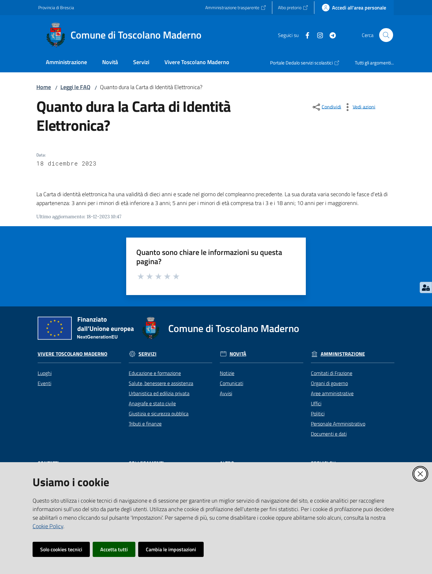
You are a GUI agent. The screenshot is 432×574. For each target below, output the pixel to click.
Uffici (316, 403)
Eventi (44, 383)
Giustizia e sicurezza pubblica (158, 413)
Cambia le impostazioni (171, 549)
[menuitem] (66, 62)
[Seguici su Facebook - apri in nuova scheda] (305, 35)
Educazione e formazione (155, 373)
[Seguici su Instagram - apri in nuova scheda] (317, 35)
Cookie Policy (48, 526)
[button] (386, 35)
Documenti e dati (329, 434)
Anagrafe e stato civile (152, 403)
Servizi (148, 354)
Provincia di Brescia (56, 7)
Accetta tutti (114, 549)
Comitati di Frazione (331, 373)
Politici (317, 413)
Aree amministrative (332, 393)
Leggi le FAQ (75, 87)
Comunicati (231, 383)
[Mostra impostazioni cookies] (426, 287)
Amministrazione (343, 354)
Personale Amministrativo (338, 423)
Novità (238, 354)
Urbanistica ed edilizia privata (159, 393)
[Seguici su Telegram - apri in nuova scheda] (330, 35)
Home (43, 87)
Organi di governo (329, 383)
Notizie (227, 373)
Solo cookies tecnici (61, 549)
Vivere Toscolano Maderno (72, 354)
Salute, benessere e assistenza (161, 383)
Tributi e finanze (145, 423)
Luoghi (45, 373)
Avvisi (226, 393)
